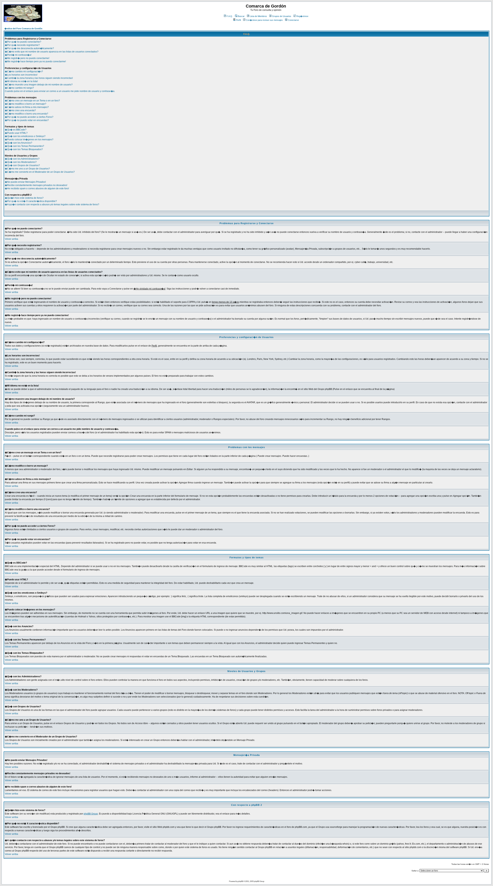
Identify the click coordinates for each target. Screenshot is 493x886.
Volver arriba (11, 239)
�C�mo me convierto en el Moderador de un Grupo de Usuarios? (40, 172)
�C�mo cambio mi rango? (19, 88)
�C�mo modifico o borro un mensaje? (25, 104)
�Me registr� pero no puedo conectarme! (27, 58)
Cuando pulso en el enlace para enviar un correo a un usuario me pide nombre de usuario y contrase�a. (60, 91)
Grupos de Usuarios (281, 16)
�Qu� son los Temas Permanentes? (24, 146)
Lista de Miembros (258, 16)
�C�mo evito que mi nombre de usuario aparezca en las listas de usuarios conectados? (51, 51)
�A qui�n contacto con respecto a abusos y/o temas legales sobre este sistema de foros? (52, 204)
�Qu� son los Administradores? (22, 158)
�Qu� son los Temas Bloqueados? (24, 149)
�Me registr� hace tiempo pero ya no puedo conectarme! (35, 61)
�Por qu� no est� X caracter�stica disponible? (31, 201)
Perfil (238, 20)
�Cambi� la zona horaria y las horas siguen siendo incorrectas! (39, 78)
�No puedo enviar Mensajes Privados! (25, 182)
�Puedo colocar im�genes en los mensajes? (29, 139)
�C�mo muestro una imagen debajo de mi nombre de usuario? (39, 84)
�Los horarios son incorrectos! (21, 74)
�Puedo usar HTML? (16, 133)
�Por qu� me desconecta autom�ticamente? (29, 48)
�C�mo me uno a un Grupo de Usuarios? (27, 168)
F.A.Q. (230, 16)
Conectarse (293, 20)
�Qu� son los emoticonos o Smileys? (25, 136)
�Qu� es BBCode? (15, 129)
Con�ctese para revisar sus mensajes (264, 20)
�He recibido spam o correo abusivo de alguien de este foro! (37, 188)
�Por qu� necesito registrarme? (22, 45)
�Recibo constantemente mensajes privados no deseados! (36, 185)
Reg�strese (302, 16)
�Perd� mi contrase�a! (18, 55)
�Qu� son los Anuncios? (18, 142)
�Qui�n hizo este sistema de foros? (24, 198)
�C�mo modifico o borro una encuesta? (26, 113)
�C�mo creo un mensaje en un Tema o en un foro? (32, 100)
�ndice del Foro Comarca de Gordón (23, 28)
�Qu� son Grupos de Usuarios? (22, 165)
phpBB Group (91, 813)
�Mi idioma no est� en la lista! (21, 81)
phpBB (240, 881)
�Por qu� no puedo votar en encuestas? (27, 120)
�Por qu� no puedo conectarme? (23, 41)
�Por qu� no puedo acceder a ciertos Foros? (29, 117)
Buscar (241, 16)
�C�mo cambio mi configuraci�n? (24, 71)
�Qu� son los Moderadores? (21, 162)
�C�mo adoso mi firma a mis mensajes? (27, 107)
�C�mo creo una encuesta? (20, 110)
